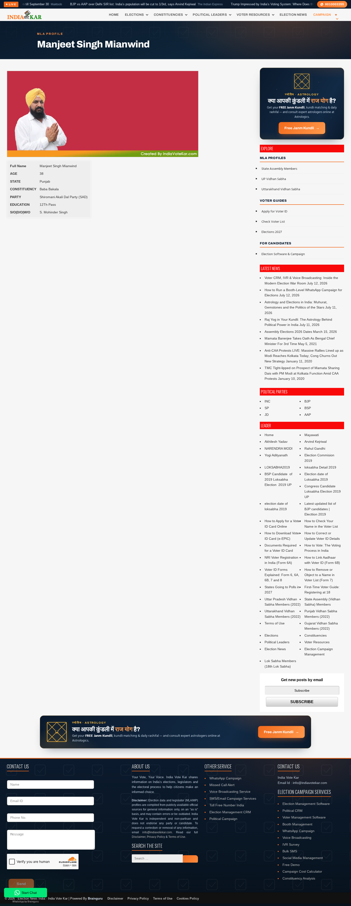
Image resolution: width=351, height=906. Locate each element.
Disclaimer (138, 837)
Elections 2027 (271, 232)
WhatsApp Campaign (225, 778)
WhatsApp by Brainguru (25, 901)
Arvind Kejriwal (315, 441)
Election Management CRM (230, 812)
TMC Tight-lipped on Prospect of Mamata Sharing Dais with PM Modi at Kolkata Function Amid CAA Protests (302, 373)
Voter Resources (253, 14)
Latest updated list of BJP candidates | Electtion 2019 (320, 509)
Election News (293, 14)
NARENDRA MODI (278, 448)
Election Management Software (306, 804)
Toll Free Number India (226, 805)
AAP (307, 415)
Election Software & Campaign (283, 254)
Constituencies (168, 14)
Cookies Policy (188, 898)
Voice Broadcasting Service (229, 791)
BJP (307, 401)
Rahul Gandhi (314, 448)
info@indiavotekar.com (157, 832)
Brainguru (95, 898)
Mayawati (311, 435)
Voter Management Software (304, 817)
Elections (134, 14)
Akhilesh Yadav (276, 441)
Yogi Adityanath (276, 455)
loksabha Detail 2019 (320, 467)
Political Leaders (210, 14)
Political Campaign (223, 819)
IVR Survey (290, 844)
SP (267, 408)
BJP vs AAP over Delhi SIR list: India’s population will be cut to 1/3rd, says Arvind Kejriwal (125, 4)
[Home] (24, 15)
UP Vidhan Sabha (273, 179)
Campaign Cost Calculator (302, 871)
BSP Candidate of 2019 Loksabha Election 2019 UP (279, 479)
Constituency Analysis (298, 878)
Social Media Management (302, 858)
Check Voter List (273, 222)
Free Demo (291, 865)
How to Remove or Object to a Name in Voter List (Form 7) (319, 575)
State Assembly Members (279, 169)
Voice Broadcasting (296, 837)
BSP (307, 408)
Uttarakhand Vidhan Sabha (280, 189)
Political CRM (292, 811)
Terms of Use (275, 623)
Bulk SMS (289, 851)
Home (114, 14)
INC (267, 401)
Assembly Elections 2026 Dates (288, 332)
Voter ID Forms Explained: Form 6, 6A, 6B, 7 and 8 (282, 575)
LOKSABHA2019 (277, 467)
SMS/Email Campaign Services (232, 798)
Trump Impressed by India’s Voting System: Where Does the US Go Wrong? (275, 4)
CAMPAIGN (322, 14)
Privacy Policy (156, 837)
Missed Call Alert (221, 785)
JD (267, 415)
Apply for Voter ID (274, 211)
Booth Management (297, 824)
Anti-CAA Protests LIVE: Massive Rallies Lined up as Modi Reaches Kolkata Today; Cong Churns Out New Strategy (304, 356)
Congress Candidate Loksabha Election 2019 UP (322, 491)
